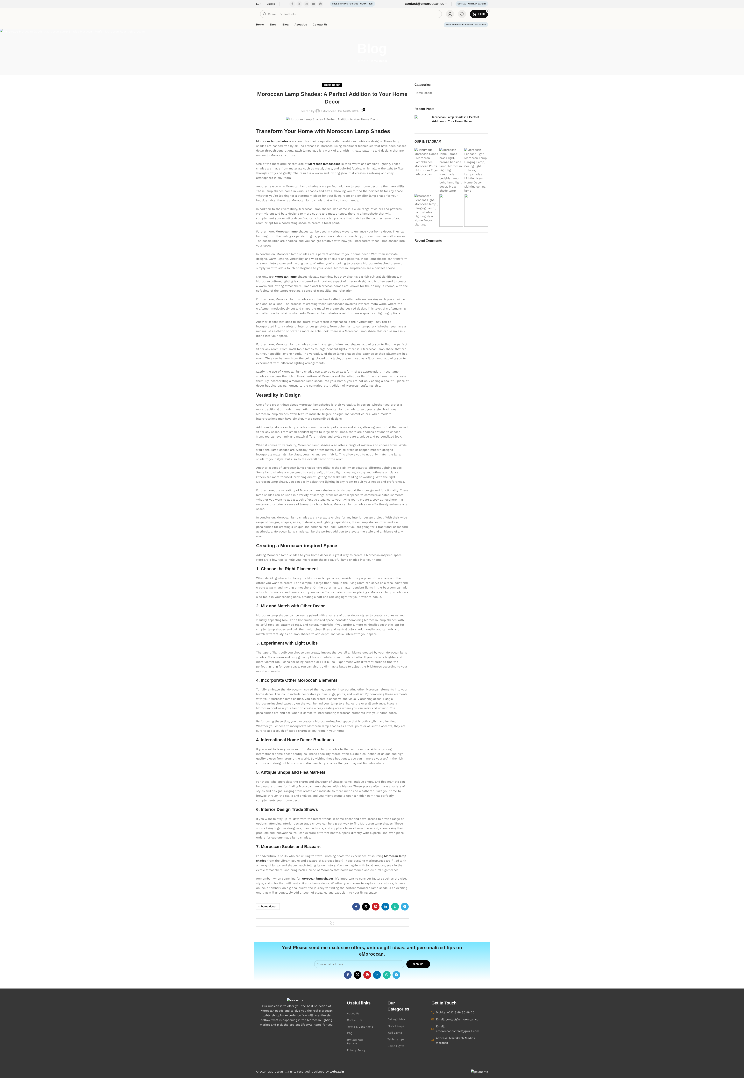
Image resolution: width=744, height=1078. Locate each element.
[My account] (450, 14)
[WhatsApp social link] (395, 906)
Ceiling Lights (396, 1019)
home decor (269, 906)
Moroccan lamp (286, 276)
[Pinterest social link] (320, 4)
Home (361, 61)
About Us (353, 1013)
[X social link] (299, 4)
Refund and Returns (355, 1041)
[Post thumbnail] (422, 121)
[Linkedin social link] (385, 906)
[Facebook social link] (292, 4)
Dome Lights (395, 1045)
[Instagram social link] (306, 4)
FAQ (349, 1033)
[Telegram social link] (405, 906)
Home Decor (378, 61)
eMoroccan (328, 111)
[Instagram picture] (426, 170)
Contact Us (354, 1020)
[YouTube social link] (313, 4)
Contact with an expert (471, 4)
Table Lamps (395, 1039)
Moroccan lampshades (272, 141)
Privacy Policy (356, 1050)
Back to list (332, 922)
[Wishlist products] (462, 14)
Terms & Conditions (360, 1026)
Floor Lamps (395, 1026)
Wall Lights (394, 1032)
